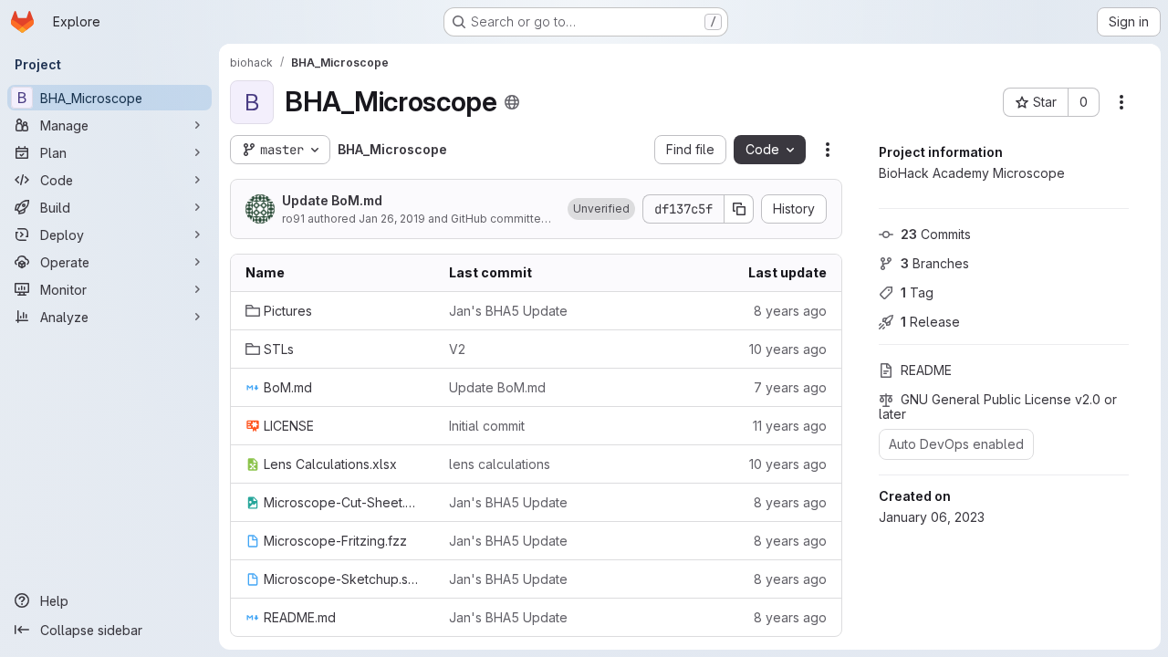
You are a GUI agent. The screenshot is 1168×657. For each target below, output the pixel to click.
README (926, 370)
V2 (457, 349)
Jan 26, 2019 (392, 218)
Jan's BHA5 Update (508, 310)
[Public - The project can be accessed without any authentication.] (512, 102)
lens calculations (499, 464)
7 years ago (790, 387)
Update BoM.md (332, 200)
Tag (917, 292)
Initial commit (487, 425)
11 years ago (790, 425)
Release (930, 321)
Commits (936, 234)
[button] (601, 209)
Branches (935, 263)
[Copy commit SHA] (739, 209)
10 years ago (788, 349)
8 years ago (790, 310)
